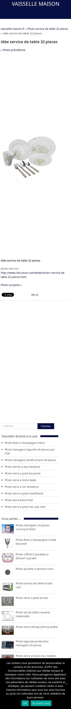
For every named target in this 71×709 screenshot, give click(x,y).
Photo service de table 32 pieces (47, 29)
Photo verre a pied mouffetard (24, 493)
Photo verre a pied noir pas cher (25, 507)
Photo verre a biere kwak (20, 480)
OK (25, 703)
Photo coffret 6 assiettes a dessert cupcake (32, 556)
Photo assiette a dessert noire (34, 569)
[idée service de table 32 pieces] (29, 184)
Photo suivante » (11, 285)
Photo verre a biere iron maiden (36, 656)
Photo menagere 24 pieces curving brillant (32, 527)
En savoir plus (41, 703)
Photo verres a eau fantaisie (22, 466)
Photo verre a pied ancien (32, 598)
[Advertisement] (35, 92)
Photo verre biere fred (19, 500)
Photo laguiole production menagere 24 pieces (32, 643)
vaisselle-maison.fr (13, 29)
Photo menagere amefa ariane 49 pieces (30, 460)
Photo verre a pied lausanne (23, 473)
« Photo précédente (13, 50)
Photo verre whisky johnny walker (37, 627)
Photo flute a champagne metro (25, 443)
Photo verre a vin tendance (22, 487)
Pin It (34, 295)
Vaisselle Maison (35, 3)
